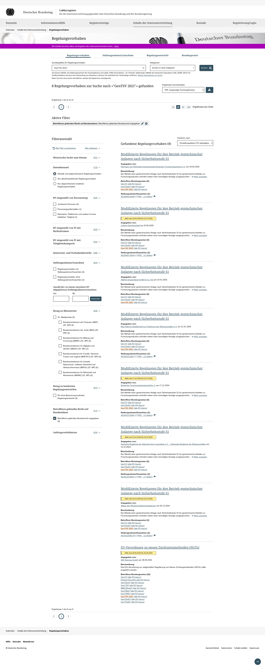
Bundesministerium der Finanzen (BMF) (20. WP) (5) (80, 323)
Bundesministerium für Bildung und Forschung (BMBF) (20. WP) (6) (78, 339)
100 (189, 107)
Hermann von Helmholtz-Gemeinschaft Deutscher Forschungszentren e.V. (153, 167)
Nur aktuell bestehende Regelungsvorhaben (77, 179)
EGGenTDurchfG (128, 580)
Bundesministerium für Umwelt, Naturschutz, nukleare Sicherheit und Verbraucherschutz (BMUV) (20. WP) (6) (80, 364)
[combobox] (172, 68)
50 (183, 107)
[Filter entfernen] (146, 123)
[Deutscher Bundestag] (31, 12)
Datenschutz (226, 648)
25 (178, 107)
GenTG (124, 184)
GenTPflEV (125, 594)
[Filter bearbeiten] (142, 123)
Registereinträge (99, 22)
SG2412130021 (128, 477)
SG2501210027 (128, 356)
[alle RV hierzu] (134, 184)
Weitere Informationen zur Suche (150, 75)
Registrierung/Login (244, 22)
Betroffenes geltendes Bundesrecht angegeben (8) (78, 419)
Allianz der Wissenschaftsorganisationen (138, 506)
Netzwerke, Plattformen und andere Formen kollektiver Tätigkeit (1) (77, 215)
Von (54, 293)
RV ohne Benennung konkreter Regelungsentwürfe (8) (71, 396)
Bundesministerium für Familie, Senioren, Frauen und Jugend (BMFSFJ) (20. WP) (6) (82, 355)
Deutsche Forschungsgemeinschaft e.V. (138, 385)
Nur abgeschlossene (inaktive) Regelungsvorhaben (71, 185)
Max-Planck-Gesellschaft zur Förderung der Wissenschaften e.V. (149, 326)
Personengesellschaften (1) (70, 209)
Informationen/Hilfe (53, 22)
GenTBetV (125, 591)
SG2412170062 (128, 415)
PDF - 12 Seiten (145, 196)
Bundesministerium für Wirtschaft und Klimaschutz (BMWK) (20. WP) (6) (79, 373)
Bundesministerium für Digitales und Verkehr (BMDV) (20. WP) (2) (79, 347)
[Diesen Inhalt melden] (154, 196)
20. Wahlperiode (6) (66, 317)
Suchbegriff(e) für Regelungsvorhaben (68, 63)
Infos (116, 46)
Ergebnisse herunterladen (173, 85)
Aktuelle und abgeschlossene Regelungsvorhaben (79, 174)
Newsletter (28, 641)
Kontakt (201, 22)
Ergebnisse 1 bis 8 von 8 (62, 100)
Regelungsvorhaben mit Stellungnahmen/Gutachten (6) (71, 270)
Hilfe (8, 641)
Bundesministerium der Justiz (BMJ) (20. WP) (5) (81, 331)
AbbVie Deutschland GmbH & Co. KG (137, 280)
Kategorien (155, 63)
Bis (73, 293)
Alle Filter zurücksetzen (66, 148)
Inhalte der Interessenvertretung (152, 22)
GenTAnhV (125, 583)
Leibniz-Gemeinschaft (130, 225)
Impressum (254, 648)
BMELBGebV (126, 588)
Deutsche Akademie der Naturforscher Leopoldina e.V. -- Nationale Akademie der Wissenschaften (163, 444)
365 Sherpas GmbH (129, 560)
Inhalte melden (240, 648)
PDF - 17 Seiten (145, 477)
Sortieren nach (183, 138)
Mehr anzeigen (200, 177)
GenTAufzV (126, 186)
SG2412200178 (128, 535)
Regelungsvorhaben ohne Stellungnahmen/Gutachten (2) (71, 278)
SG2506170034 (128, 255)
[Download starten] (209, 90)
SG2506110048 (127, 196)
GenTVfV (125, 585)
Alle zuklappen (91, 148)
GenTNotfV (126, 602)
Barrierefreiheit (212, 648)
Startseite (11, 22)
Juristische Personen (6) (68, 204)
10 (173, 107)
